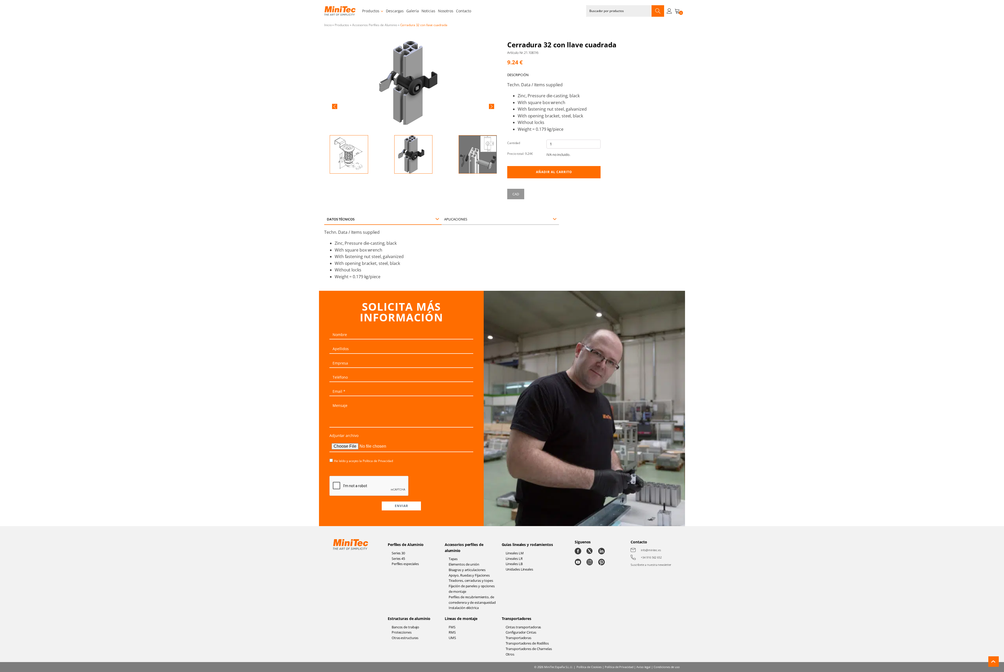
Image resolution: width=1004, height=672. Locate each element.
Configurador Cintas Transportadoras (521, 635)
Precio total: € (520, 153)
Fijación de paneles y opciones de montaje (472, 589)
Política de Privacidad (378, 461)
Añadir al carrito (554, 172)
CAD (515, 194)
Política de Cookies (589, 667)
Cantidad (513, 143)
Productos (370, 10)
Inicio (328, 25)
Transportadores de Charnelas (529, 648)
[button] (334, 106)
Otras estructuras (405, 637)
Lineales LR (514, 558)
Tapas (453, 558)
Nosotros (445, 10)
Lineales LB (514, 563)
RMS (452, 632)
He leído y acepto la (363, 461)
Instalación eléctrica (464, 607)
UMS (452, 637)
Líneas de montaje (461, 618)
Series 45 (398, 558)
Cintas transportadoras (523, 627)
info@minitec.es (651, 550)
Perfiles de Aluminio (406, 544)
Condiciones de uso (667, 667)
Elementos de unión (464, 564)
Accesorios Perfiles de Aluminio (374, 25)
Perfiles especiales (405, 563)
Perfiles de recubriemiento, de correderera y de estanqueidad (472, 600)
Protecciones (402, 632)
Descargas (395, 10)
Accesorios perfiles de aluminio (464, 547)
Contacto (463, 10)
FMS (452, 627)
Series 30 (398, 553)
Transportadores (517, 618)
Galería (412, 10)
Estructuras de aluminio (409, 618)
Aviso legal (643, 667)
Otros (510, 654)
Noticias (428, 10)
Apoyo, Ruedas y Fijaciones (469, 575)
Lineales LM (515, 553)
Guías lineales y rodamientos (527, 544)
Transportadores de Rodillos (527, 643)
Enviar (401, 506)
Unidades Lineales (519, 569)
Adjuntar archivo (343, 435)
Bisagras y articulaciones (467, 569)
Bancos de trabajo (405, 627)
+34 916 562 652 (651, 557)
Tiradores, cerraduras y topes (471, 580)
